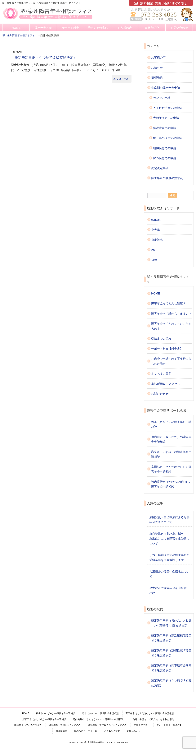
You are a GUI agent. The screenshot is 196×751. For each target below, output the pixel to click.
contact (155, 219)
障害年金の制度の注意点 (167, 178)
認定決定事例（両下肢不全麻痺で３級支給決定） (171, 668)
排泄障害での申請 (164, 128)
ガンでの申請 (161, 97)
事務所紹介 (152, 27)
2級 (153, 250)
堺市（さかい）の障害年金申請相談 (171, 424)
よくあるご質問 (161, 373)
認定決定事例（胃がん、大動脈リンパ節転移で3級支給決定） (171, 623)
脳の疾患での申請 (164, 158)
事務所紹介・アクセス (165, 383)
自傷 (154, 260)
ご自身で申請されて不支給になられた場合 (171, 361)
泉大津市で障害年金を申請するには (169, 590)
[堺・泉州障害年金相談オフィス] (47, 19)
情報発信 (157, 77)
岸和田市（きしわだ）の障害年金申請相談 (171, 439)
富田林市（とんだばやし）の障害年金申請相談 (171, 469)
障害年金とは (43, 27)
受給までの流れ (97, 27)
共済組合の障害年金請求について (169, 574)
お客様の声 (125, 27)
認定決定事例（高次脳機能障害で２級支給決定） (171, 638)
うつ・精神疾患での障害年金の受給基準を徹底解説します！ (169, 557)
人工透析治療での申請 (167, 107)
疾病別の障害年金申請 (165, 87)
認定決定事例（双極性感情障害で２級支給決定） (171, 653)
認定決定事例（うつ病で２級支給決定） (46, 57)
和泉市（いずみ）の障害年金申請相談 (171, 454)
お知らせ (157, 67)
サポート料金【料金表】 (167, 348)
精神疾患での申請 (164, 148)
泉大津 (155, 229)
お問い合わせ (179, 27)
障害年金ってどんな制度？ (168, 303)
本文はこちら (122, 78)
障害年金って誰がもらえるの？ (171, 313)
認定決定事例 (159, 168)
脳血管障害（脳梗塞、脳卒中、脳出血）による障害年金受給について (169, 538)
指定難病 (157, 239)
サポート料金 (70, 27)
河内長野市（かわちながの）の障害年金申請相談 (171, 484)
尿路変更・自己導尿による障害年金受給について (169, 520)
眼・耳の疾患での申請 (167, 138)
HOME (16, 27)
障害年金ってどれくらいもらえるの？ (171, 326)
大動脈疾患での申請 (166, 117)
